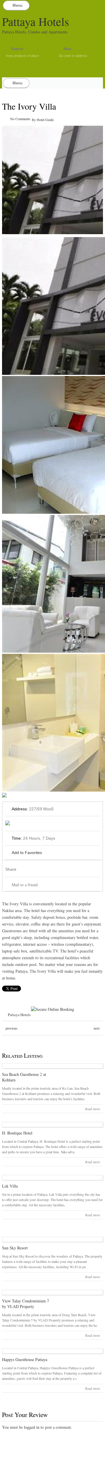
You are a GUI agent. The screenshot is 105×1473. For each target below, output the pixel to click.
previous (12, 1028)
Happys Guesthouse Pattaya (24, 1359)
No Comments (20, 118)
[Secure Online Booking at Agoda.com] (52, 1009)
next (96, 1028)
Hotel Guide (45, 119)
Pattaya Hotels (35, 21)
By (34, 119)
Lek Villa (10, 1186)
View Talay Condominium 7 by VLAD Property (25, 1303)
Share (10, 869)
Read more (92, 1108)
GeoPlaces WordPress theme (52, 1467)
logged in (31, 1427)
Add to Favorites (27, 852)
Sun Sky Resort (15, 1248)
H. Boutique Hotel (17, 1133)
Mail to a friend (25, 884)
